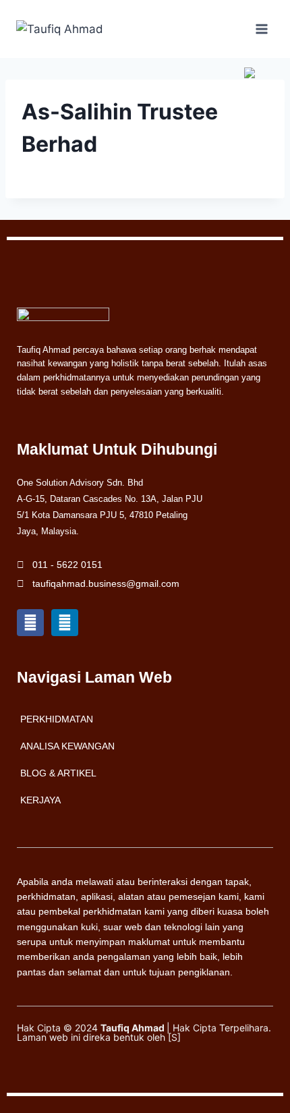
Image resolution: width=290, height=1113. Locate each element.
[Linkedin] (64, 622)
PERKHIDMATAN (56, 719)
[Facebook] (30, 622)
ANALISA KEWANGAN (67, 746)
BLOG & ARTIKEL (58, 773)
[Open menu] (261, 28)
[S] (174, 1037)
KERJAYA (40, 800)
